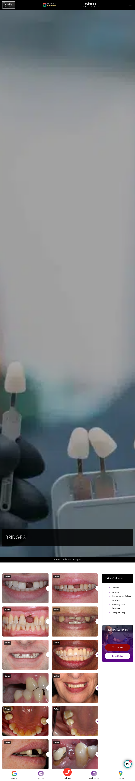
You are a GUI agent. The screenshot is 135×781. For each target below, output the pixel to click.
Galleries (66, 559)
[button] (117, 647)
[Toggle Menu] (130, 5)
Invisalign (116, 600)
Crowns (115, 587)
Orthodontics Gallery (121, 596)
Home (57, 559)
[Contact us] (41, 773)
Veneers (115, 592)
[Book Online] (94, 773)
